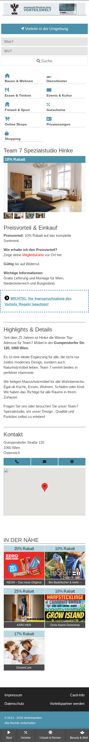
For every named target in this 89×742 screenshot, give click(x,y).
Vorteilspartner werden (67, 704)
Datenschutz (14, 704)
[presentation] (8, 187)
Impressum (13, 695)
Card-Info (77, 695)
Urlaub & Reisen (50, 737)
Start (9, 737)
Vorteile (26, 737)
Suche (46, 61)
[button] (45, 487)
